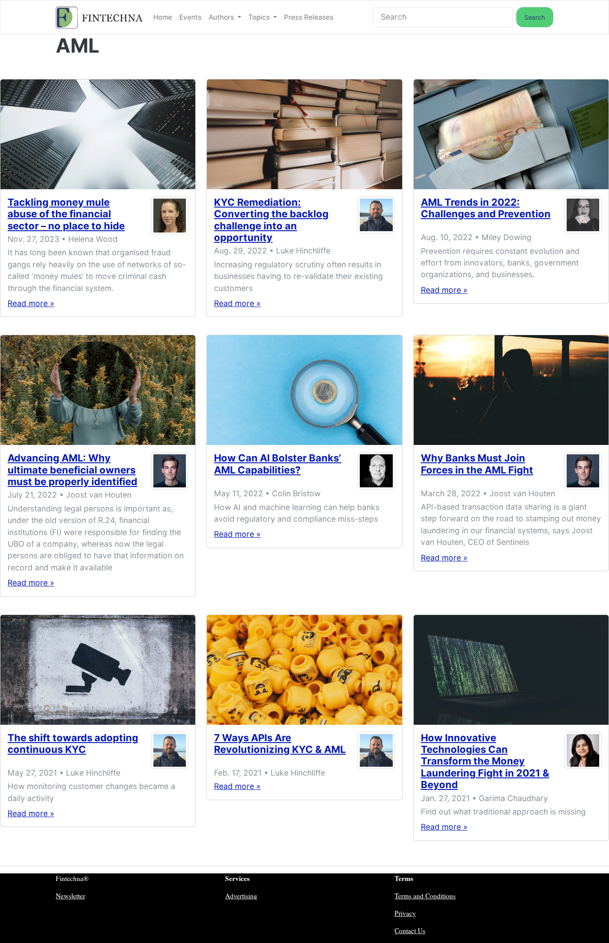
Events (190, 17)
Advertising (241, 895)
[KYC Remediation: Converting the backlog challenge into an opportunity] (304, 134)
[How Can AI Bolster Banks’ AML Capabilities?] (304, 390)
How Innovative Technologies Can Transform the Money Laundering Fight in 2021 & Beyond (485, 761)
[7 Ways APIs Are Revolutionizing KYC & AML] (304, 670)
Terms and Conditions (425, 895)
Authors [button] (222, 17)
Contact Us (410, 930)
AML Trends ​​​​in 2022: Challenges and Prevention (486, 208)
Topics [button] (260, 17)
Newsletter (70, 895)
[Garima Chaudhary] (583, 763)
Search (534, 17)
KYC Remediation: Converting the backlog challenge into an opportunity (271, 219)
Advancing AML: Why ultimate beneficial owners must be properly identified (72, 469)
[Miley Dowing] (583, 214)
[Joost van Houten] (169, 471)
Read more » (31, 303)
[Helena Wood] (169, 215)
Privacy (405, 913)
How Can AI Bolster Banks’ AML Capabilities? (277, 463)
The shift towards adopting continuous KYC (73, 743)
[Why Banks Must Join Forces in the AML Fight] (511, 390)
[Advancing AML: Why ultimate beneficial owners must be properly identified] (97, 390)
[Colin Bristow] (376, 471)
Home (162, 17)
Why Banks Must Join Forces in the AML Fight (477, 463)
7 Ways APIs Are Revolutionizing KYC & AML (280, 743)
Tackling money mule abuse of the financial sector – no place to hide (66, 214)
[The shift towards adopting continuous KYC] (97, 670)
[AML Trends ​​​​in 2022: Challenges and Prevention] (511, 134)
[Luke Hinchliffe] (376, 221)
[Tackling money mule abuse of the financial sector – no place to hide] (97, 134)
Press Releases (308, 17)
